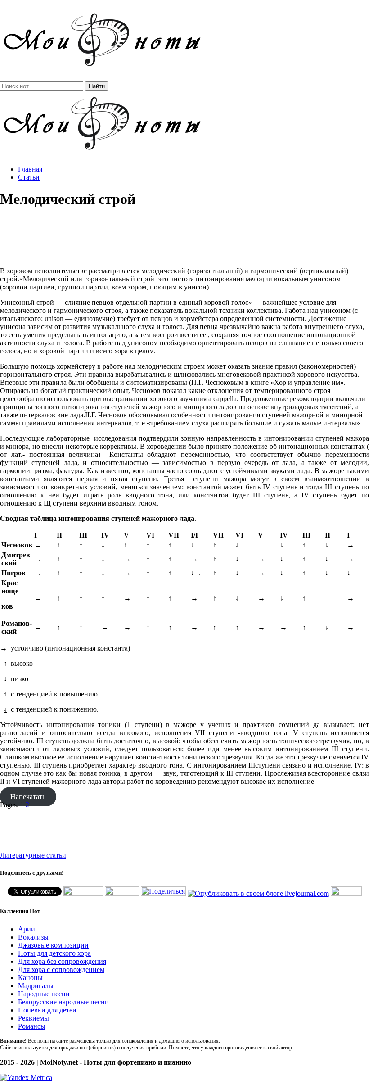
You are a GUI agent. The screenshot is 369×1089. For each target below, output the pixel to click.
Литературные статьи (33, 855)
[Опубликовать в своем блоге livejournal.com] (258, 893)
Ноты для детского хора (54, 953)
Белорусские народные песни (63, 1002)
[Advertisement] (184, 237)
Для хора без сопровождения (62, 961)
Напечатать (27, 796)
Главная (30, 169)
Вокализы (33, 937)
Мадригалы (36, 986)
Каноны (30, 977)
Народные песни (44, 994)
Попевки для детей (47, 1010)
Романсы (31, 1026)
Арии (26, 929)
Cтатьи (29, 177)
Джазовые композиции (53, 945)
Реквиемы (33, 1018)
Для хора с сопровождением (61, 969)
